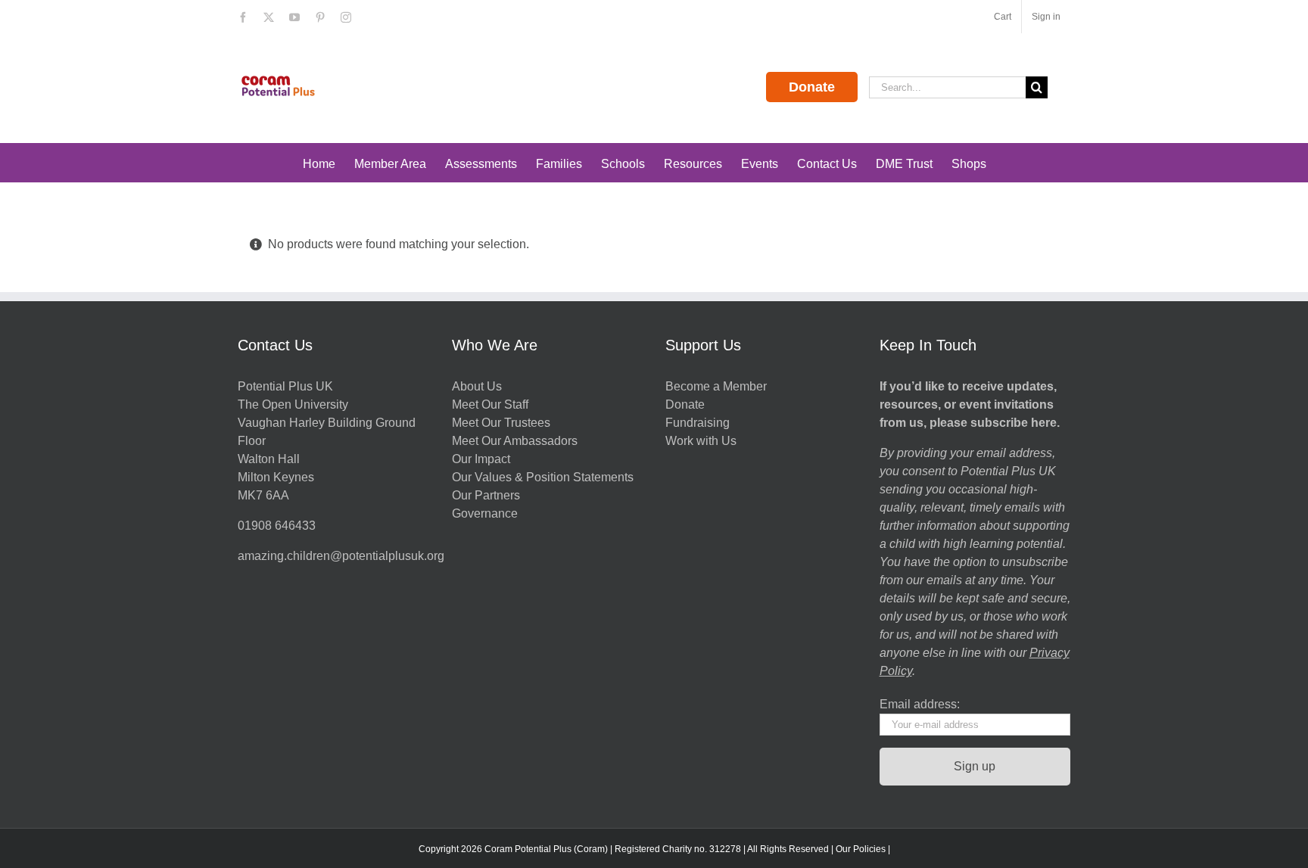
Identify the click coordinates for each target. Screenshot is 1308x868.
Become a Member (716, 386)
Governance (485, 513)
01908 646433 (277, 525)
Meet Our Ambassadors (515, 440)
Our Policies (861, 849)
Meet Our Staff (490, 404)
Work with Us (701, 440)
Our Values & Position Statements (543, 477)
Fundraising (697, 422)
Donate (812, 87)
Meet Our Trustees (501, 422)
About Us (477, 386)
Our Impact (482, 459)
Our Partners (486, 495)
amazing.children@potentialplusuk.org (341, 555)
